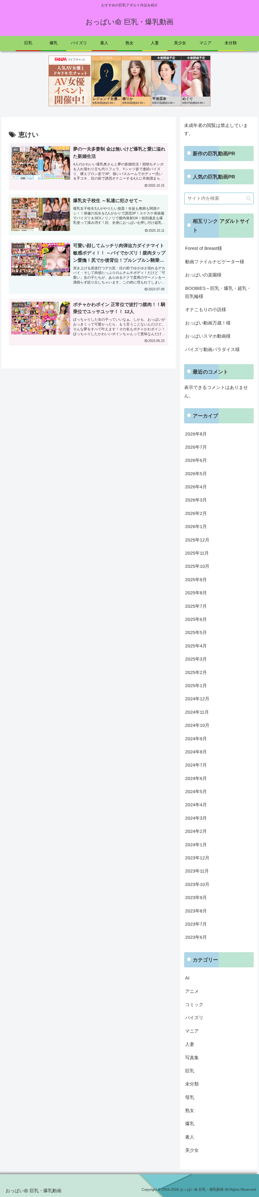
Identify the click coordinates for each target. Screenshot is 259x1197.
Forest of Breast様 (203, 248)
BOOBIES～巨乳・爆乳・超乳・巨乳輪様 (218, 292)
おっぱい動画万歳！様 (208, 322)
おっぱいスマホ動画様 (208, 336)
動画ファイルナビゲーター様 (214, 261)
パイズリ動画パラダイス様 (212, 349)
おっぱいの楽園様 (203, 274)
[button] (248, 198)
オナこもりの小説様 (205, 309)
